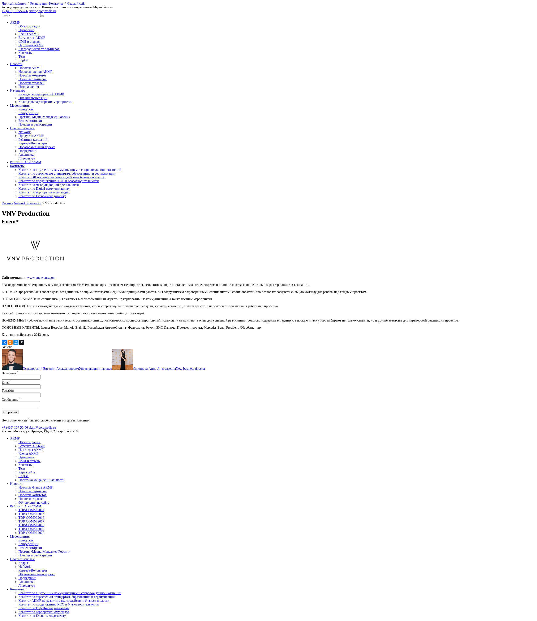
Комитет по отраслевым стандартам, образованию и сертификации (66, 597)
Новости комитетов (32, 75)
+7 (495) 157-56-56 (15, 11)
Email (7, 382)
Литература (26, 158)
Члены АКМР (28, 34)
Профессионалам (22, 128)
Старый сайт (76, 3)
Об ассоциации (29, 26)
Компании (33, 203)
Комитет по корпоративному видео (43, 192)
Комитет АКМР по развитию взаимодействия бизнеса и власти (63, 600)
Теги (21, 56)
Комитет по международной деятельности (48, 185)
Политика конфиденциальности (41, 480)
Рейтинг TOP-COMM (25, 162)
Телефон (8, 390)
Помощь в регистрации (35, 124)
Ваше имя (10, 373)
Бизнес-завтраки (30, 120)
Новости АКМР (29, 68)
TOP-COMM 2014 (31, 510)
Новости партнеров (32, 79)
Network (20, 203)
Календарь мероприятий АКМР (41, 94)
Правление (26, 30)
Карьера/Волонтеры (32, 143)
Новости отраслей (31, 83)
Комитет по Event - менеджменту (42, 196)
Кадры (23, 563)
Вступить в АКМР (31, 37)
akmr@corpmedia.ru (42, 11)
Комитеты (17, 166)
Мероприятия (20, 105)
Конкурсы (25, 109)
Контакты (56, 3)
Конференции (28, 113)
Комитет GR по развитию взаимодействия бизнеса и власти (61, 177)
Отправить (10, 412)
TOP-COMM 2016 (31, 517)
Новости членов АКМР (35, 71)
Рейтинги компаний (32, 139)
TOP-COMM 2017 (31, 521)
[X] (21, 342)
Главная (7, 203)
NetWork (24, 132)
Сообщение (11, 399)
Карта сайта (26, 472)
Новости (16, 64)
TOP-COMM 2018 (31, 525)
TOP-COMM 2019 (31, 529)
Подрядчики (27, 151)
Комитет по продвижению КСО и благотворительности (58, 181)
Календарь (17, 90)
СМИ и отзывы (29, 41)
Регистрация (39, 3)
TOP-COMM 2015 (31, 514)
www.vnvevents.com (41, 277)
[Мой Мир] (15, 342)
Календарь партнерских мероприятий (45, 102)
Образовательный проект (36, 147)
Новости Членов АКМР (35, 487)
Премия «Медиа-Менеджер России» (44, 117)
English (23, 60)
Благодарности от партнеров (39, 49)
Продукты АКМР (31, 135)
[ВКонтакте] (4, 342)
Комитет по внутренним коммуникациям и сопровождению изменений (69, 169)
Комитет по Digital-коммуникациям (43, 188)
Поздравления (28, 86)
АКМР (15, 22)
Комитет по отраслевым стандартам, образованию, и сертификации (67, 173)
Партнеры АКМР (30, 45)
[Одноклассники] (10, 342)
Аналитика (26, 154)
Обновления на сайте (33, 502)
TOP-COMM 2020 (31, 532)
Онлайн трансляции (32, 98)
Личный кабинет (14, 3)
